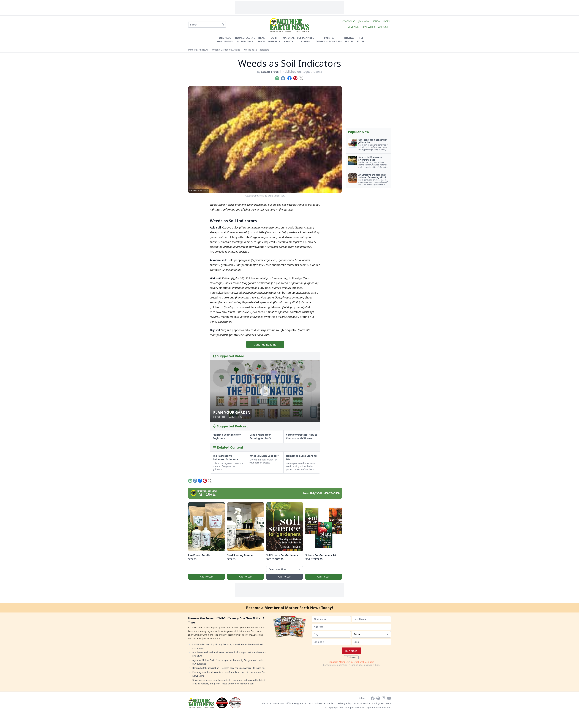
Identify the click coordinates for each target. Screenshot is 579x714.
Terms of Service (361, 703)
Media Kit (331, 703)
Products (309, 703)
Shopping (353, 26)
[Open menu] (190, 38)
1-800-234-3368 (331, 493)
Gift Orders (351, 657)
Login (386, 21)
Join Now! (364, 21)
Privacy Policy (344, 703)
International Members (362, 661)
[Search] (223, 24)
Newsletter (368, 26)
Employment (378, 703)
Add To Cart (206, 576)
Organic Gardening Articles (226, 49)
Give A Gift (384, 26)
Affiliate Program (294, 703)
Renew (376, 21)
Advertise (320, 703)
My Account (348, 21)
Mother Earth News (198, 49)
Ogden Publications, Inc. (378, 707)
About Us (266, 703)
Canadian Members (339, 661)
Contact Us (278, 703)
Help (388, 703)
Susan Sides (270, 72)
